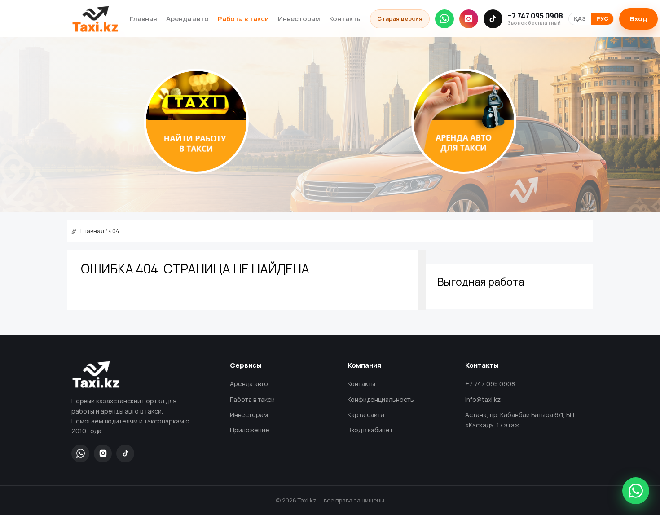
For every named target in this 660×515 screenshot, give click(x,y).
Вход (638, 18)
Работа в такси (243, 18)
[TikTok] (493, 18)
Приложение (249, 430)
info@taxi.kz (483, 399)
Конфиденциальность (381, 399)
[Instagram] (468, 18)
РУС (602, 18)
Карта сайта (366, 414)
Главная (143, 18)
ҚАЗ (580, 18)
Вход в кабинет (370, 430)
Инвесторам (299, 18)
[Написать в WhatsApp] (635, 490)
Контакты (345, 18)
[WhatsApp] (444, 18)
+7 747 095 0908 (535, 19)
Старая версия (399, 18)
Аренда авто (187, 18)
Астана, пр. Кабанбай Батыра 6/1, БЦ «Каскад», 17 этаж (519, 419)
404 (114, 231)
